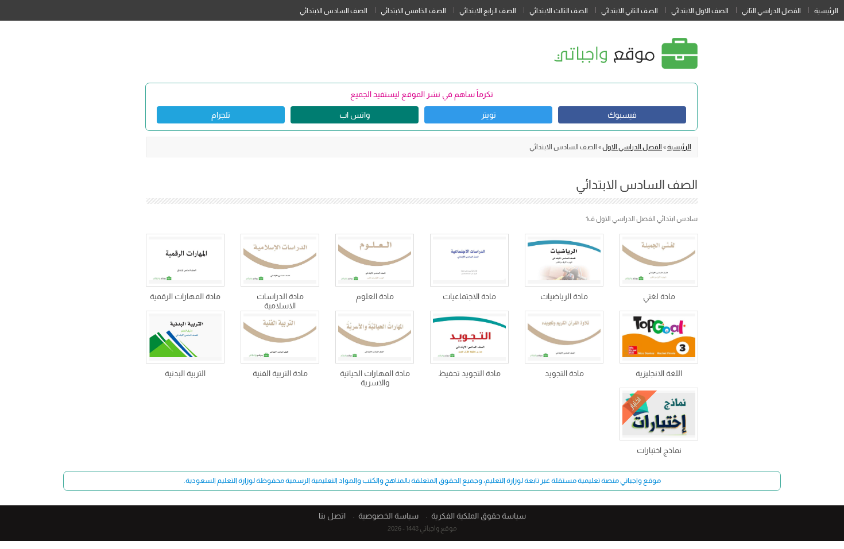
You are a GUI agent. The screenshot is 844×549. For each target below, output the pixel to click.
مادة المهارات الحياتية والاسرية (375, 378)
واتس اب (354, 114)
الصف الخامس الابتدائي (413, 11)
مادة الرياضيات (564, 296)
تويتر (488, 114)
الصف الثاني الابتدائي (629, 11)
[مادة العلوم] (374, 260)
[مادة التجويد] (564, 337)
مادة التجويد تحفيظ (469, 373)
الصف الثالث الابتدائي (558, 11)
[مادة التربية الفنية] (280, 337)
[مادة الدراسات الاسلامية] (280, 260)
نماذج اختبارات (659, 450)
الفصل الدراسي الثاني (771, 11)
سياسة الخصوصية (388, 515)
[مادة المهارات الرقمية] (185, 260)
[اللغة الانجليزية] (659, 337)
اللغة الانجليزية (659, 373)
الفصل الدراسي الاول (632, 147)
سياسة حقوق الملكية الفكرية (478, 515)
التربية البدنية (185, 373)
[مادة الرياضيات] (564, 260)
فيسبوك (622, 114)
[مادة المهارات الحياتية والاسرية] (374, 337)
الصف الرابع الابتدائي (487, 11)
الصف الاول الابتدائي (700, 11)
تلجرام (220, 114)
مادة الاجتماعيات (469, 296)
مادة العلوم (375, 296)
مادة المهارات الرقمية (185, 296)
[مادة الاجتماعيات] (469, 260)
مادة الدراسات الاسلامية (280, 301)
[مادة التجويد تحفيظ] (469, 337)
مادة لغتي (659, 296)
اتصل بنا (332, 515)
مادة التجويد (564, 373)
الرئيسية (826, 11)
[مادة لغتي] (659, 260)
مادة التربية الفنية (280, 373)
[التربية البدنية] (185, 337)
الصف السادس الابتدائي (333, 11)
